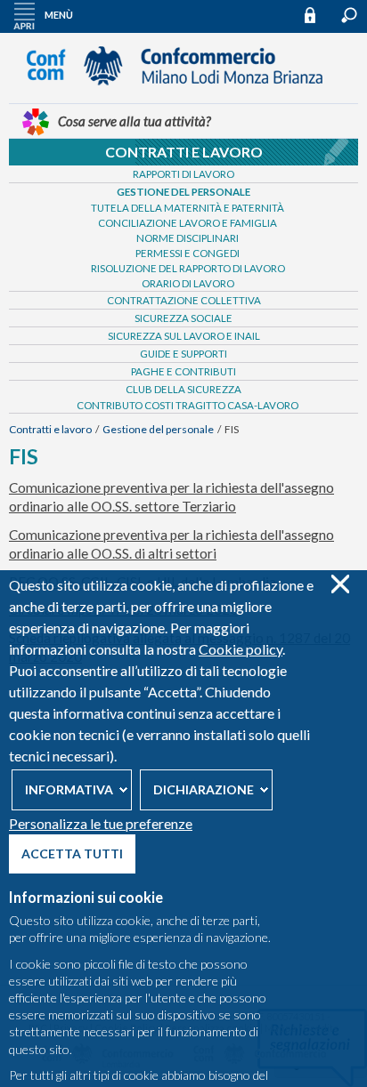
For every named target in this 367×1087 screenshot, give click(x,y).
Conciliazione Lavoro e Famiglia (187, 223)
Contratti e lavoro (184, 151)
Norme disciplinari (187, 238)
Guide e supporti (183, 353)
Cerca (349, 15)
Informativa (69, 789)
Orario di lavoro (188, 283)
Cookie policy (240, 648)
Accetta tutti (72, 853)
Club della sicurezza (183, 389)
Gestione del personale (183, 191)
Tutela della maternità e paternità (187, 207)
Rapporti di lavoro (183, 174)
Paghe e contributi (183, 371)
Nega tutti (339, 584)
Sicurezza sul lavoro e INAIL (184, 336)
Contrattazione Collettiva (184, 300)
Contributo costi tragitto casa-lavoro (187, 405)
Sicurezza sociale (183, 318)
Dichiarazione (203, 789)
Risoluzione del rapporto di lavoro (188, 268)
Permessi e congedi (187, 253)
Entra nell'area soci (318, 14)
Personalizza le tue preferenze (100, 823)
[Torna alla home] (183, 93)
